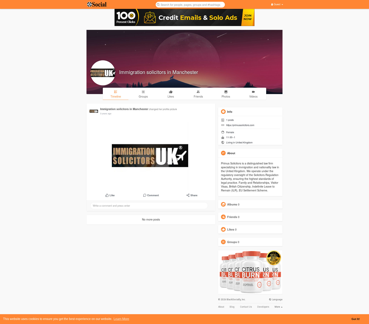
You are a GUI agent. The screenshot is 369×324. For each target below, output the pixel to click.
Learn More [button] (121, 319)
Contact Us (246, 307)
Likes (230, 229)
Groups (232, 241)
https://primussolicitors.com (240, 125)
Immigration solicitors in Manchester (158, 71)
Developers (263, 307)
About (221, 307)
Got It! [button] (356, 319)
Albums (232, 204)
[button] (190, 4)
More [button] (278, 306)
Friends (232, 216)
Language (277, 299)
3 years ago (105, 113)
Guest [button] (277, 4)
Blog (232, 307)
